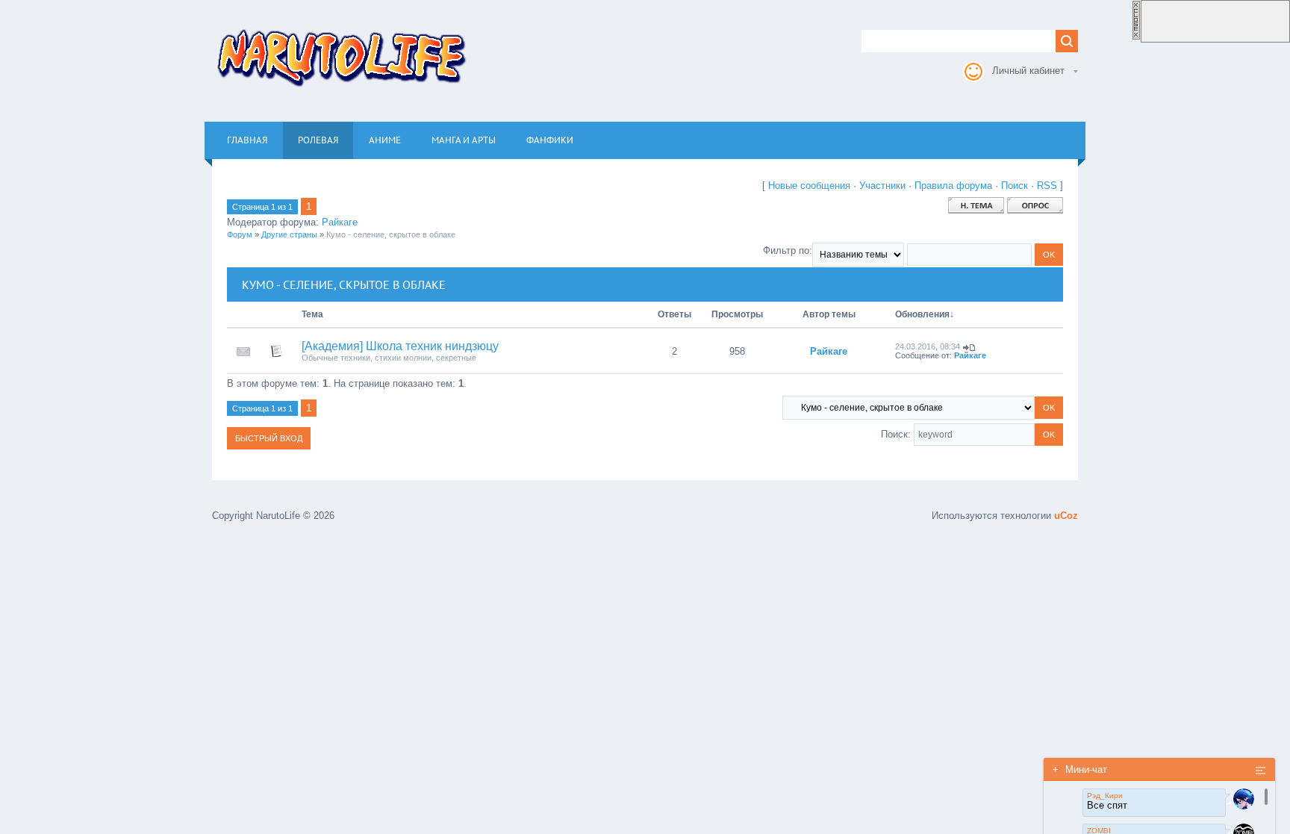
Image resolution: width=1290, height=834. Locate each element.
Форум (239, 234)
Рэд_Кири (1105, 795)
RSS (1047, 185)
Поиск (1014, 185)
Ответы (674, 314)
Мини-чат (1080, 769)
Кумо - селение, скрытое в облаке (390, 234)
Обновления (922, 314)
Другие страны (289, 234)
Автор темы (829, 314)
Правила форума (953, 185)
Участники (882, 185)
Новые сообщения (809, 185)
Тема (312, 314)
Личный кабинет (1028, 70)
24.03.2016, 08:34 (927, 346)
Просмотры (737, 314)
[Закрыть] (1136, 37)
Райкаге (340, 222)
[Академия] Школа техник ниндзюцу (400, 346)
